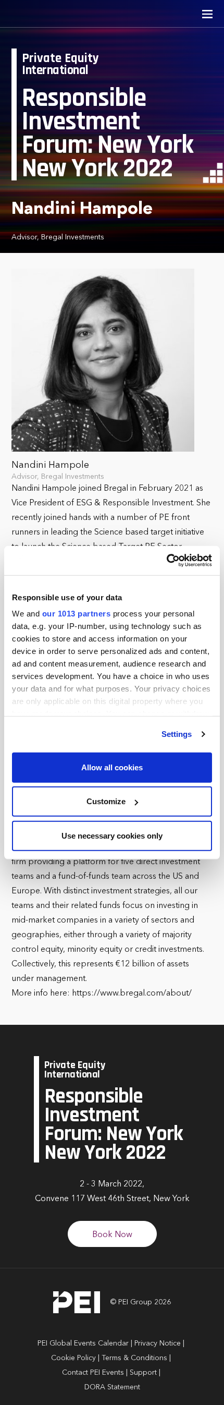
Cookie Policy (73, 1358)
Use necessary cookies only (112, 835)
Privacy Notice (157, 1343)
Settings (176, 734)
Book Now (112, 1235)
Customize (106, 801)
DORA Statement (112, 1387)
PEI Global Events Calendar (83, 1343)
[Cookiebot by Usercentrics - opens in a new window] (166, 560)
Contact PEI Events (93, 1372)
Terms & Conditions (134, 1358)
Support (143, 1372)
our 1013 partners (76, 613)
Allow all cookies (112, 766)
